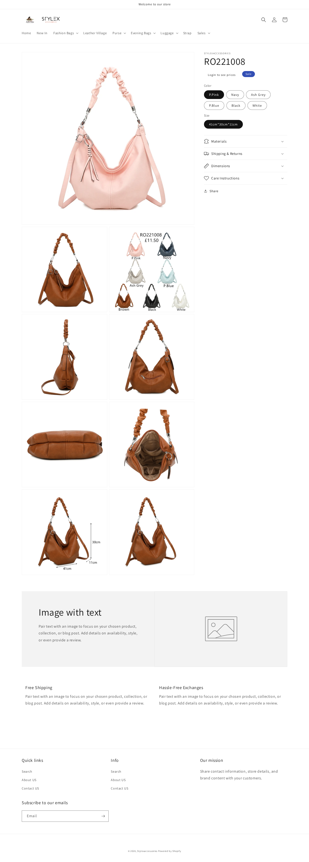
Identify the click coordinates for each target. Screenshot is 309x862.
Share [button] (214, 191)
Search (27, 771)
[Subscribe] (103, 816)
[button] (65, 33)
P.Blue (214, 105)
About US (29, 780)
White (257, 105)
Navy (235, 94)
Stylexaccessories (147, 851)
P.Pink (214, 94)
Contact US (30, 788)
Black (236, 105)
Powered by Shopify (169, 851)
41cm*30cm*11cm (223, 124)
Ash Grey (258, 94)
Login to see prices (222, 75)
